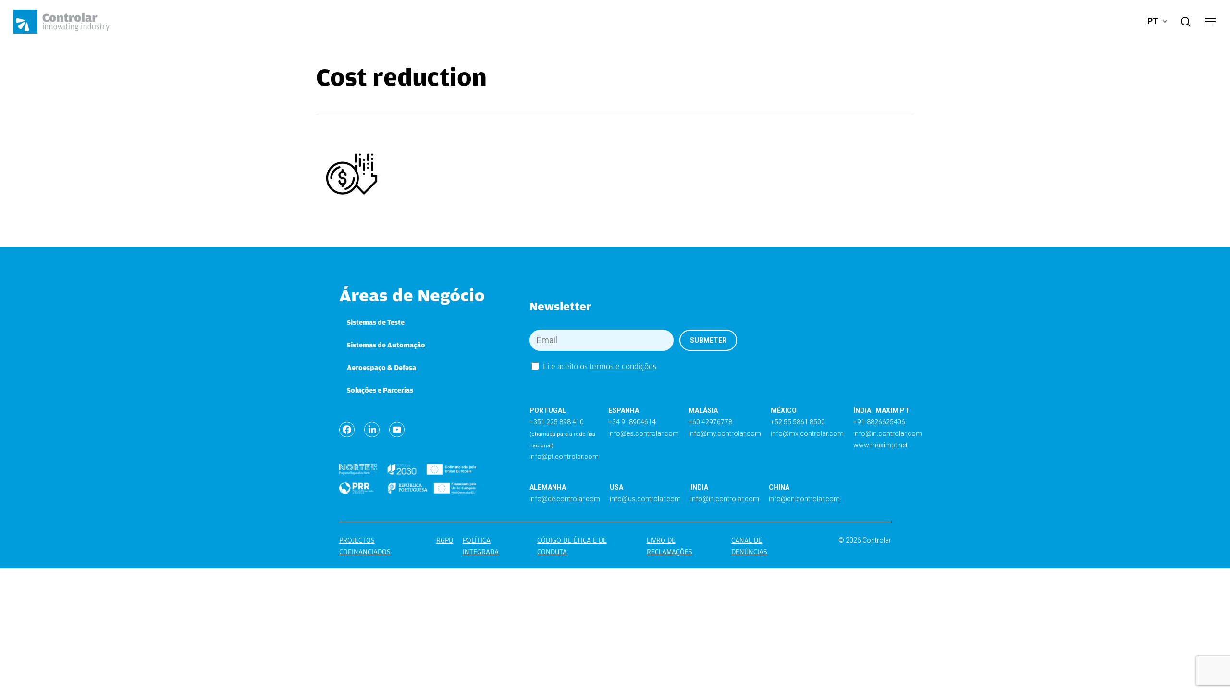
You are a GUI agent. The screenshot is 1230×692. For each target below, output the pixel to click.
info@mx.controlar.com (807, 433)
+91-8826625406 (879, 422)
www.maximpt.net (880, 445)
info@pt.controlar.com (564, 456)
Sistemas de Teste (376, 322)
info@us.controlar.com (645, 499)
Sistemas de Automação (386, 345)
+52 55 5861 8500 (798, 422)
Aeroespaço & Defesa (381, 367)
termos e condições (623, 366)
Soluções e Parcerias (380, 390)
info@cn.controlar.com (804, 499)
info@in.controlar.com (887, 433)
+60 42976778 (710, 422)
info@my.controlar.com (725, 433)
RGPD (444, 540)
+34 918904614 (632, 422)
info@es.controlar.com (643, 433)
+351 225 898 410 (556, 422)
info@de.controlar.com (564, 499)
